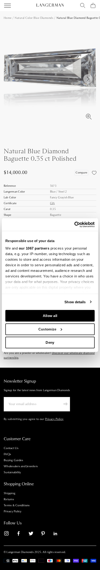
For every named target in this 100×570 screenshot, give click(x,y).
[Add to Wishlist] (94, 173)
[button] (88, 78)
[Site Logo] (50, 5)
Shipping (9, 493)
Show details (75, 302)
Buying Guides (13, 460)
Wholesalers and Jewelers (21, 466)
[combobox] (83, 5)
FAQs (7, 454)
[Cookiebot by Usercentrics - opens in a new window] (74, 224)
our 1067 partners (34, 248)
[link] (9, 534)
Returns (9, 499)
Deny (50, 342)
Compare (81, 172)
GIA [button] (52, 203)
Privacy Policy (13, 511)
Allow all (50, 316)
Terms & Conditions (17, 505)
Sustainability (12, 472)
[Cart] (93, 5)
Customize (47, 329)
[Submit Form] (65, 404)
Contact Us (11, 448)
